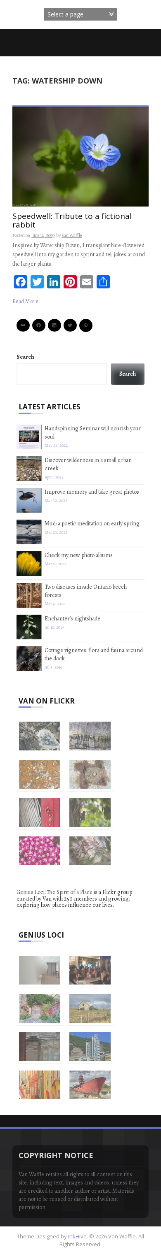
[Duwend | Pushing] (39, 970)
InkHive (77, 1236)
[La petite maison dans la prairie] (90, 1008)
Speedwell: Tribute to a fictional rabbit (72, 221)
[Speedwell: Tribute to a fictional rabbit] (80, 156)
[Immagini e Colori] (90, 1046)
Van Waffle (72, 235)
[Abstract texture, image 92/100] (39, 736)
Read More (25, 301)
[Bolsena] (39, 1008)
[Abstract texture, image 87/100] (39, 850)
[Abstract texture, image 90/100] (39, 774)
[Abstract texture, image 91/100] (90, 736)
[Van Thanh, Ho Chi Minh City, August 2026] (39, 1046)
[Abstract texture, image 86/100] (90, 850)
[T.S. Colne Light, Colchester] (90, 1085)
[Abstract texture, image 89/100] (90, 774)
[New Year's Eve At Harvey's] (90, 970)
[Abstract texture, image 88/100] (39, 812)
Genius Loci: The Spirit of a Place (54, 892)
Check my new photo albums (79, 555)
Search (25, 357)
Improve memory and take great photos (92, 492)
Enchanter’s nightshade (72, 618)
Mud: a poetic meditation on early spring (92, 523)
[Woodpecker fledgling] (90, 812)
